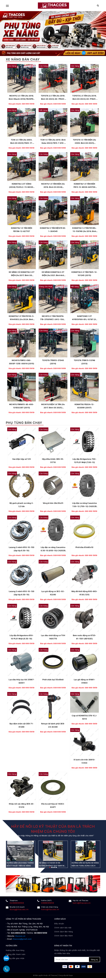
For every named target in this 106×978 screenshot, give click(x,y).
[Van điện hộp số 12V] (21, 441)
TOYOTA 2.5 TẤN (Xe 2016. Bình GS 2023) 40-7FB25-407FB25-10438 (84, 98)
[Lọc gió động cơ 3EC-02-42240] (53, 574)
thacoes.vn (20, 936)
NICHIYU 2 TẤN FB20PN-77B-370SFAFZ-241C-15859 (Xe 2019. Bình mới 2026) (53, 318)
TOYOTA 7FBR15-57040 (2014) (53, 362)
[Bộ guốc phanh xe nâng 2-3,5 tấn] (21, 486)
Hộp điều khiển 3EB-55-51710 (53, 460)
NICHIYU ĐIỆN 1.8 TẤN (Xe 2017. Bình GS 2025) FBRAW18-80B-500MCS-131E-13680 (53, 406)
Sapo (71, 975)
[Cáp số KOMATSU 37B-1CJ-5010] (84, 702)
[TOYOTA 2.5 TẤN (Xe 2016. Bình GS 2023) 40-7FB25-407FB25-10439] (53, 78)
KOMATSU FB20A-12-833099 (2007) (84, 406)
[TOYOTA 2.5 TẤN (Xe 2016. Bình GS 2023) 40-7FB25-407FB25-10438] (84, 78)
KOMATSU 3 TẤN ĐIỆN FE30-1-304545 (53, 229)
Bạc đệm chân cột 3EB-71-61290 (21, 725)
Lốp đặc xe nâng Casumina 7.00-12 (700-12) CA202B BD (84, 505)
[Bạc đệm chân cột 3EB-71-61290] (21, 706)
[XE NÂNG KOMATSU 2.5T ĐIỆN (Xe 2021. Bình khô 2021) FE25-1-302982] (53, 254)
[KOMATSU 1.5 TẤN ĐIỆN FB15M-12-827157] (21, 210)
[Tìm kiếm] (98, 5)
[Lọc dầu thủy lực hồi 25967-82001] (21, 662)
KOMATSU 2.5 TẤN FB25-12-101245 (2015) (84, 273)
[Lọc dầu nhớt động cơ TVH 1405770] (53, 618)
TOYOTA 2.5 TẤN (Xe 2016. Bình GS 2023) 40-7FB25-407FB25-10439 (53, 98)
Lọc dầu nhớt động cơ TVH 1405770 (53, 637)
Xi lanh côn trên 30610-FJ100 (84, 761)
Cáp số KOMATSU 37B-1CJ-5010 (84, 717)
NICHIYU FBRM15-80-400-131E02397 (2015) (21, 406)
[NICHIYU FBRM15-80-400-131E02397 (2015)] (21, 387)
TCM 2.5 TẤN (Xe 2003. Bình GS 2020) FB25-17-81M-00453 (21, 142)
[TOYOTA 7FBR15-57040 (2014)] (53, 343)
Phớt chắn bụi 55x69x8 (52, 679)
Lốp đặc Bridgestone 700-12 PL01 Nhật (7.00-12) (84, 460)
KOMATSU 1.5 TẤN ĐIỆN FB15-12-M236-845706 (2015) (84, 186)
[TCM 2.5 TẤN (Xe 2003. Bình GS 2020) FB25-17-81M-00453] (21, 122)
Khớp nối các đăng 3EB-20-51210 (21, 805)
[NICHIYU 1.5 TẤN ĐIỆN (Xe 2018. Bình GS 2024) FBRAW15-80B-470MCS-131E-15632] (53, 166)
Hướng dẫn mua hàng (15, 950)
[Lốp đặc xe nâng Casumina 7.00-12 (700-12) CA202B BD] (84, 486)
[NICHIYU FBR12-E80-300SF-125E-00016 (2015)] (21, 343)
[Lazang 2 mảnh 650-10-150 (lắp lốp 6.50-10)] (21, 530)
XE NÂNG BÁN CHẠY (23, 59)
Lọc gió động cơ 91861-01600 (84, 681)
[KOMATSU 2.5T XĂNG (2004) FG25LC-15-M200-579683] (21, 166)
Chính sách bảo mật (62, 928)
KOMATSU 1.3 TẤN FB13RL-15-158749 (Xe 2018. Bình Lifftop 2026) (84, 230)
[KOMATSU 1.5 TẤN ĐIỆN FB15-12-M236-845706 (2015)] (84, 166)
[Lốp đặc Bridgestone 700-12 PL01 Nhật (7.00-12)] (84, 441)
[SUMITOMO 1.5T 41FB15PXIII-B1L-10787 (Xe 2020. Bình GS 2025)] (84, 299)
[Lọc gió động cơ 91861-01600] (84, 662)
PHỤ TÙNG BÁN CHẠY (24, 423)
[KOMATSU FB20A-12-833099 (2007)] (84, 387)
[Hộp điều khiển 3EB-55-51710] (53, 441)
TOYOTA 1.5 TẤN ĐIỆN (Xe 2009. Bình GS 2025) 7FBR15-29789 (84, 142)
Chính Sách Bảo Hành (63, 936)
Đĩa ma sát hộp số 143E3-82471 (53, 805)
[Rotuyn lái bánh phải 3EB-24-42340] (53, 706)
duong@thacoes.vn (19, 909)
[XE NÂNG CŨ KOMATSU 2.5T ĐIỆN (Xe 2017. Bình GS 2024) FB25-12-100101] (21, 254)
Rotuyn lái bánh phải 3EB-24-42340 (53, 725)
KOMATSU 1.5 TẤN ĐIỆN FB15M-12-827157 (21, 229)
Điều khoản (59, 924)
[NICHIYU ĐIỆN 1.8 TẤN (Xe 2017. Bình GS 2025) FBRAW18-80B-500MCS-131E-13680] (53, 387)
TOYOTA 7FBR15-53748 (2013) (84, 362)
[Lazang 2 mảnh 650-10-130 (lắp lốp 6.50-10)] (21, 574)
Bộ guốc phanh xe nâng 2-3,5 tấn (21, 504)
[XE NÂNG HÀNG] (53, 883)
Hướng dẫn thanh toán (15, 954)
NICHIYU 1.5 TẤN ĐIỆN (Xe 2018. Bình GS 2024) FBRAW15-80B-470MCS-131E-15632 (53, 186)
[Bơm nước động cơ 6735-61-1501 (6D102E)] (84, 618)
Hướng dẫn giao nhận (15, 958)
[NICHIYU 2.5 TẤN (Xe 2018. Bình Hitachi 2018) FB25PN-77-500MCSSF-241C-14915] (21, 78)
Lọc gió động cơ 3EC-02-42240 (53, 593)
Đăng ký (94, 959)
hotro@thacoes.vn (82, 903)
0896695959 (47, 903)
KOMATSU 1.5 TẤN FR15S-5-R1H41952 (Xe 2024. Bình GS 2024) (21, 318)
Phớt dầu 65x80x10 (84, 547)
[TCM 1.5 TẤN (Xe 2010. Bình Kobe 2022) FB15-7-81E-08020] (53, 122)
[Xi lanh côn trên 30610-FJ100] (84, 742)
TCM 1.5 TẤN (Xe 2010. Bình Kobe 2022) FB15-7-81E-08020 (53, 142)
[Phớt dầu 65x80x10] (84, 530)
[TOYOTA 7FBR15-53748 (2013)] (84, 343)
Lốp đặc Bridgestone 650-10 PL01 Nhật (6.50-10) (21, 637)
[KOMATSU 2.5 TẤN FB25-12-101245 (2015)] (84, 254)
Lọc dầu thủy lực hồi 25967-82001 (21, 681)
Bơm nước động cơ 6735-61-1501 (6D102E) (84, 637)
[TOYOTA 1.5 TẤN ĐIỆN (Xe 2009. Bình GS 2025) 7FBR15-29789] (84, 122)
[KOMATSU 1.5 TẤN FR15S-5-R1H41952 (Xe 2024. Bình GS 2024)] (21, 299)
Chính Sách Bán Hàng (63, 932)
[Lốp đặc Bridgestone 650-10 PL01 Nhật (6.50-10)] (21, 618)
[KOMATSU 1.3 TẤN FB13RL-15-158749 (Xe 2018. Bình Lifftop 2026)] (84, 210)
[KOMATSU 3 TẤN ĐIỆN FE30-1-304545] (53, 210)
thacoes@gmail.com (22, 939)
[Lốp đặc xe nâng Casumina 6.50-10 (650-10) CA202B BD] (53, 530)
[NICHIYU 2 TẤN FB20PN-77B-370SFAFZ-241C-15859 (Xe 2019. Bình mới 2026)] (53, 299)
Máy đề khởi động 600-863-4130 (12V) (84, 593)
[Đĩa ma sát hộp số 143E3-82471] (53, 786)
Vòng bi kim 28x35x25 (53, 503)
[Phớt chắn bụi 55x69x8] (53, 662)
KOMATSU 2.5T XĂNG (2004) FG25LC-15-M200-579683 (21, 186)
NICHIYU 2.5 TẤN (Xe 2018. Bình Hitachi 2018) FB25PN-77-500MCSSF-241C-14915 (21, 98)
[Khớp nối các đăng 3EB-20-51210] (21, 786)
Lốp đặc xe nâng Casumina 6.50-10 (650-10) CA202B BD (53, 549)
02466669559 (17, 903)
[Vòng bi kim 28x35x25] (53, 486)
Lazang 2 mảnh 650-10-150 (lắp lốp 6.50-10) (21, 549)
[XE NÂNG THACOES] (53, 5)
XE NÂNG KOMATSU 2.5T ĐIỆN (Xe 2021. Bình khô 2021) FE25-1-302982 (53, 274)
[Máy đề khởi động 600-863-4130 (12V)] (84, 574)
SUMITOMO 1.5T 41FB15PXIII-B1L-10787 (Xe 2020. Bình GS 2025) (84, 318)
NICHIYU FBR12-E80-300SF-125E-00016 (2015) (21, 362)
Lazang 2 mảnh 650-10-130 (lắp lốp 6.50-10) (21, 593)
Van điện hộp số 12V (21, 459)
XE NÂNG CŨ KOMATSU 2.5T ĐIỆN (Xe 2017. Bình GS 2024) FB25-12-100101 (22, 274)
